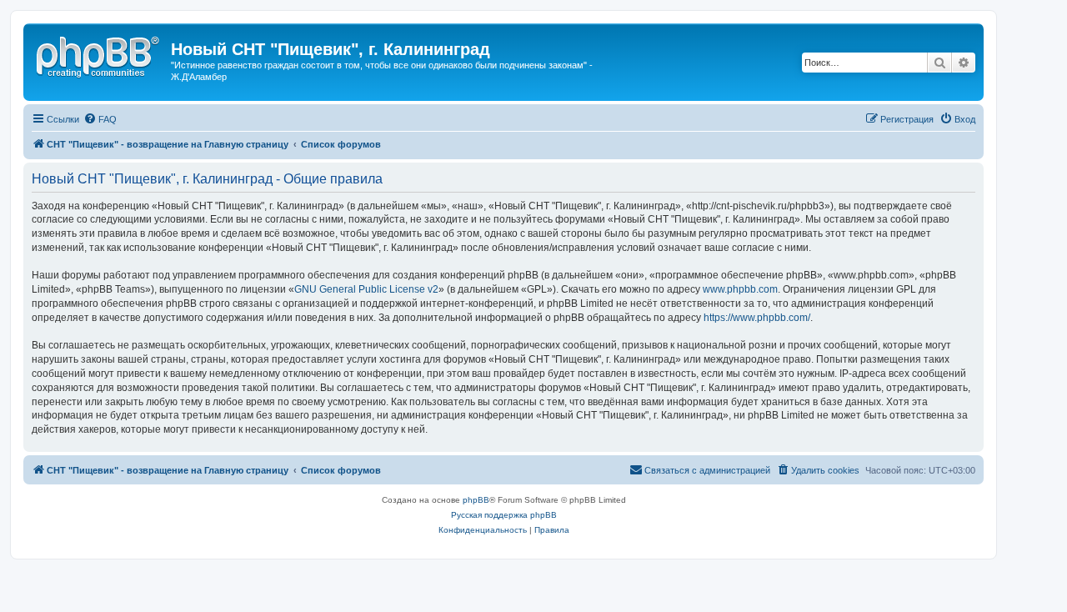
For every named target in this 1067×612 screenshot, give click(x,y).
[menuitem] (100, 119)
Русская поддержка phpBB (504, 514)
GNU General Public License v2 (366, 289)
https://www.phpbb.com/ (757, 318)
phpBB (476, 499)
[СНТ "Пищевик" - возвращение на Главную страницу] (99, 54)
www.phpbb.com (740, 289)
